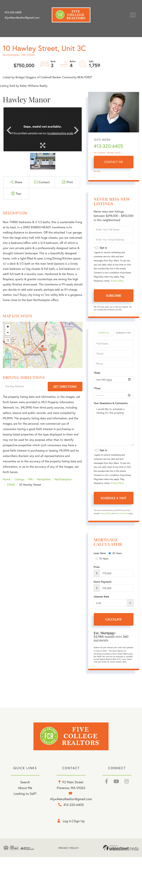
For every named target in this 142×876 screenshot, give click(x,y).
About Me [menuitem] (25, 788)
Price (97, 567)
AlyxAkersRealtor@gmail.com (22, 17)
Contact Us (103, 333)
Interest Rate (101, 596)
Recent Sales (114, 153)
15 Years (104, 558)
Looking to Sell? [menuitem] (24, 793)
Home (6, 479)
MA (30, 479)
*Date (97, 372)
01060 (11, 485)
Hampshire (43, 479)
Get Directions (65, 386)
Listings (19, 479)
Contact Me (113, 162)
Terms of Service (121, 513)
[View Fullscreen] (8, 340)
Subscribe (113, 295)
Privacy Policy (117, 280)
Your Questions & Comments (111, 403)
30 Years (117, 553)
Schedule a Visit (123, 333)
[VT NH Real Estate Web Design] (120, 848)
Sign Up (79, 821)
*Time (97, 388)
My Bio (97, 171)
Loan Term (100, 553)
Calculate (113, 619)
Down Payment (102, 581)
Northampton (63, 479)
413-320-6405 (13, 12)
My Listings (99, 153)
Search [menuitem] (25, 782)
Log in (67, 821)
